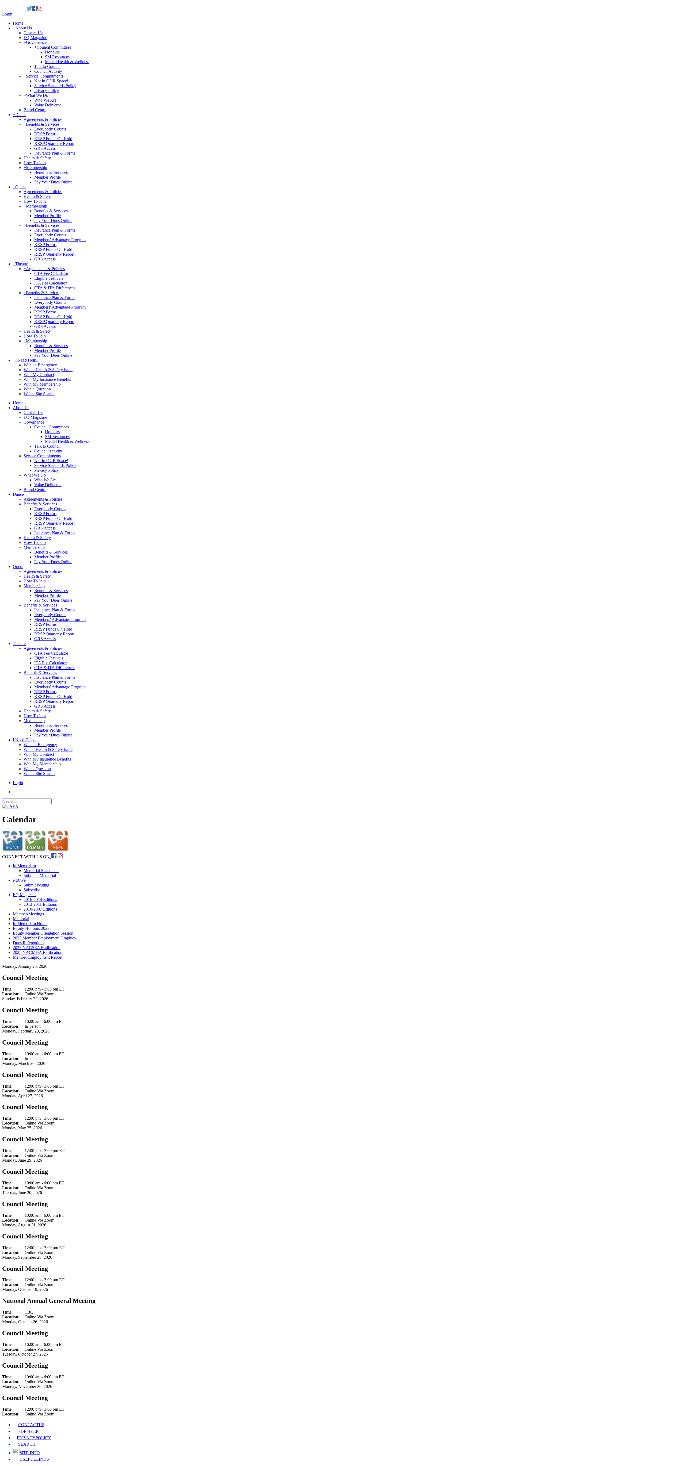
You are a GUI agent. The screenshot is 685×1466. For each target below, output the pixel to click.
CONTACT (31, 1424)
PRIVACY (34, 1438)
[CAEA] (10, 806)
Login (7, 14)
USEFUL (34, 1459)
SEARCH (27, 1444)
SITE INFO (30, 1452)
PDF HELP (28, 1431)
